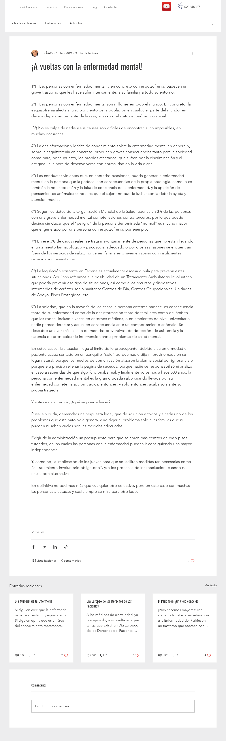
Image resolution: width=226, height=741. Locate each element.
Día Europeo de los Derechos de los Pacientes (109, 604)
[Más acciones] (192, 53)
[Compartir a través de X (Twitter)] (44, 547)
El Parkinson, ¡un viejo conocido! (178, 601)
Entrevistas (53, 23)
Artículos (76, 23)
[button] (211, 23)
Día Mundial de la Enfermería (33, 601)
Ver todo (211, 585)
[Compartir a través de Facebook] (33, 547)
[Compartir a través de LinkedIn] (55, 547)
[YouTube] (166, 6)
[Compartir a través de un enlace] (66, 547)
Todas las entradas (22, 23)
